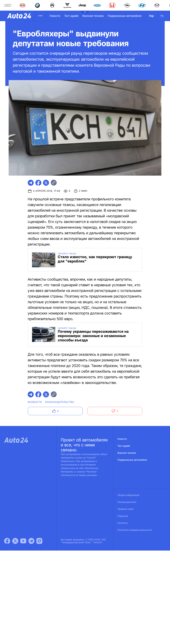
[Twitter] (15, 541)
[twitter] (46, 183)
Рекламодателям (127, 502)
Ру (162, 15)
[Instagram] (39, 541)
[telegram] (31, 183)
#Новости (35, 402)
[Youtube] (23, 541)
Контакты (123, 523)
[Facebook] (7, 541)
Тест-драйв (71, 15)
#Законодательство (59, 402)
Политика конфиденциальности (135, 530)
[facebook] (38, 183)
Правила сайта (126, 509)
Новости (55, 15)
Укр (151, 15)
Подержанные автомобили (124, 15)
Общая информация (128, 495)
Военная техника (93, 15)
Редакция (123, 516)
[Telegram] (31, 541)
